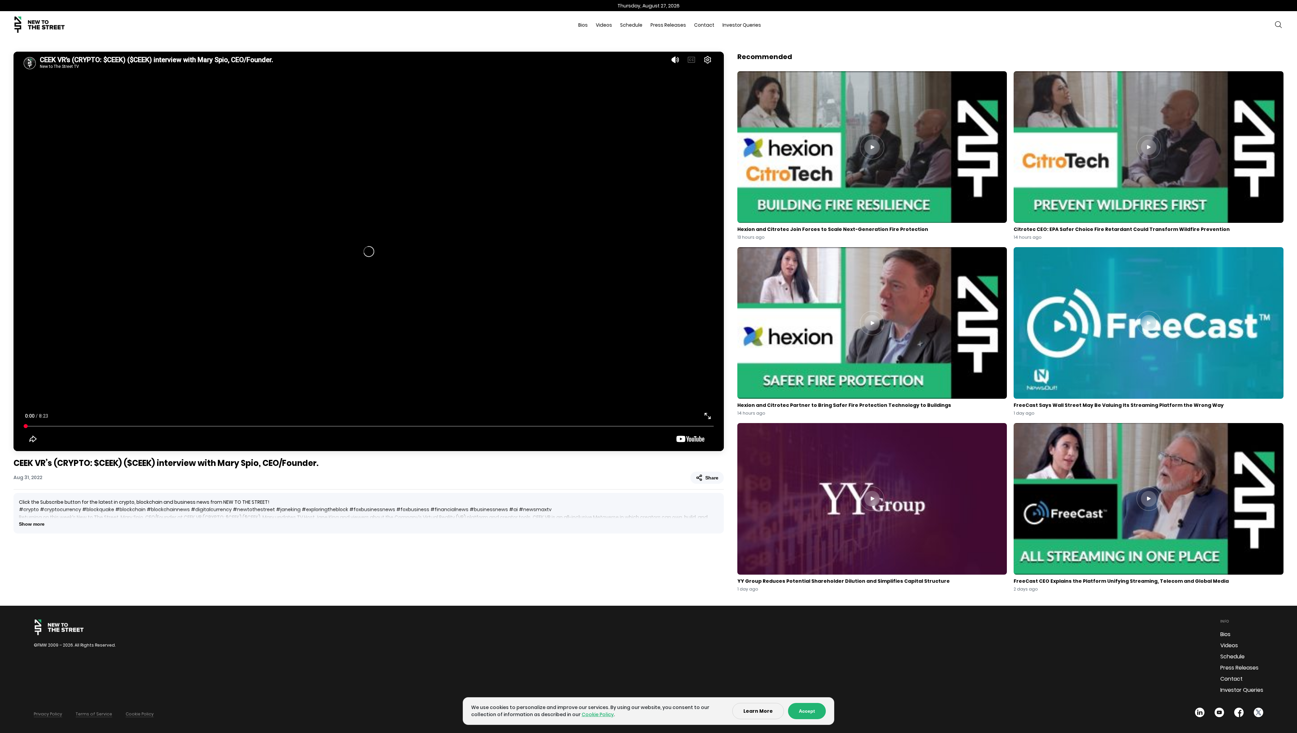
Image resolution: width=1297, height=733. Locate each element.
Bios (583, 25)
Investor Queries (741, 25)
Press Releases (668, 25)
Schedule (631, 25)
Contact (704, 25)
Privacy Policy (48, 714)
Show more (32, 524)
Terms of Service (94, 714)
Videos (604, 25)
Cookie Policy (140, 714)
